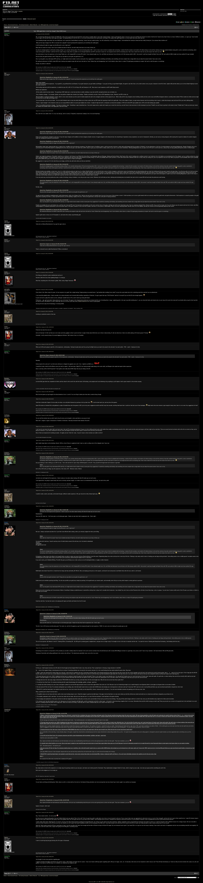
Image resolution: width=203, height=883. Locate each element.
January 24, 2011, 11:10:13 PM (44, 665)
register (21, 11)
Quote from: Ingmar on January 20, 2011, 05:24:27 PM (53, 243)
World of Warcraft (33, 24)
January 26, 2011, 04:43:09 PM (44, 837)
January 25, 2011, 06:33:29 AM (44, 765)
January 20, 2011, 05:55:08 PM (44, 253)
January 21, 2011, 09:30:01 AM (44, 426)
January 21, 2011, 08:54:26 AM (44, 351)
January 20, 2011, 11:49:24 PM (44, 311)
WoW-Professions (82, 301)
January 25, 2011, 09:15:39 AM (44, 779)
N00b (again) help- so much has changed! (49, 24)
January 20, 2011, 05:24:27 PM (44, 221)
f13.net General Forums (13, 24)
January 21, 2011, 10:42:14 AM (44, 453)
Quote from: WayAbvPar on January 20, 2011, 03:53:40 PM (54, 77)
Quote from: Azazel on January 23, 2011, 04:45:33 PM (53, 636)
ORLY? (41, 756)
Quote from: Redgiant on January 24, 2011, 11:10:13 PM (53, 713)
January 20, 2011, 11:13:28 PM (44, 289)
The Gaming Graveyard (24, 24)
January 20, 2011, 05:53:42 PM (44, 240)
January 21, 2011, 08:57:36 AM (44, 391)
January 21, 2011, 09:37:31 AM (44, 440)
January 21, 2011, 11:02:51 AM (44, 475)
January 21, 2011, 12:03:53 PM (44, 490)
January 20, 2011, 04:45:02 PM (44, 73)
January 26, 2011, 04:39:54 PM (44, 812)
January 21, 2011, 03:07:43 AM (44, 344)
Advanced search (31, 19)
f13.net (5, 24)
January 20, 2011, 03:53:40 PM (42, 34)
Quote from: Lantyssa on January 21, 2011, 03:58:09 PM (53, 613)
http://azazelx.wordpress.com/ (41, 606)
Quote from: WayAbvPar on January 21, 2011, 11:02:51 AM (54, 509)
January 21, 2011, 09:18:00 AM (44, 415)
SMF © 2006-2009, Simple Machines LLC (106, 881)
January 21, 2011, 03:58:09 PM (44, 506)
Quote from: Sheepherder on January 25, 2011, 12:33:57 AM (54, 800)
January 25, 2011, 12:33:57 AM (44, 709)
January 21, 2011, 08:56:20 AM (44, 378)
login (16, 11)
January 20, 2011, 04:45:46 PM (44, 110)
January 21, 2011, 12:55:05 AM (44, 327)
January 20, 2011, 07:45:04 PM (44, 272)
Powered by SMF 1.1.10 (93, 881)
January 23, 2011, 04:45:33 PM (44, 522)
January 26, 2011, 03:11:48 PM (44, 796)
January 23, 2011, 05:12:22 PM (44, 609)
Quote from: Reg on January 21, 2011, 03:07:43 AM (52, 355)
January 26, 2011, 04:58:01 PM (44, 856)
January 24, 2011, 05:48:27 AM (44, 632)
